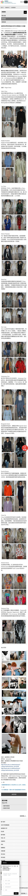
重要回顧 (4, 22)
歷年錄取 (3, 834)
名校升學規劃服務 (5, 825)
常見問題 (3, 860)
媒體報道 (3, 847)
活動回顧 (3, 851)
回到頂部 (22, 815)
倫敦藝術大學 (4, 828)
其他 (2, 844)
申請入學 (3, 838)
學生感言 (3, 854)
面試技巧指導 (6, 808)
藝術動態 (4, 18)
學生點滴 (3, 857)
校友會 (2, 831)
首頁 (2, 7)
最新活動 (4, 15)
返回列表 (14, 794)
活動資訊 (7, 7)
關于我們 (3, 821)
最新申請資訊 (6, 805)
